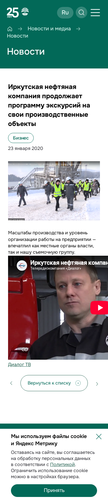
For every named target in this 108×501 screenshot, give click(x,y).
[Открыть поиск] (81, 12)
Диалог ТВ (19, 364)
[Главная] (10, 28)
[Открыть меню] (95, 12)
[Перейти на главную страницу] (18, 13)
